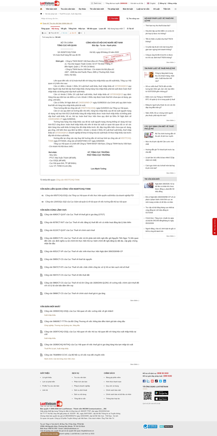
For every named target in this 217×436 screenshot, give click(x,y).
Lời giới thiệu (47, 377)
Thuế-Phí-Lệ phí (50, 348)
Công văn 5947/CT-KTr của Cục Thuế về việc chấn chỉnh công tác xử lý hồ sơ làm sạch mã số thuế (86, 267)
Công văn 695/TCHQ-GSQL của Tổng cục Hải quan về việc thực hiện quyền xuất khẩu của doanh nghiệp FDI (89, 195)
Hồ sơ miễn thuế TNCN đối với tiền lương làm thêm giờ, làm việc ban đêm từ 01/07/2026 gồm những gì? (160, 88)
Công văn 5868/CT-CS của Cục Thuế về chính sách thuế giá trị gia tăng (74, 293)
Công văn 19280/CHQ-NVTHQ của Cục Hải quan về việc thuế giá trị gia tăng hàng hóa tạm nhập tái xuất (88, 345)
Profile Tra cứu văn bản (50, 386)
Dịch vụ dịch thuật (80, 390)
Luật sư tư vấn (143, 9)
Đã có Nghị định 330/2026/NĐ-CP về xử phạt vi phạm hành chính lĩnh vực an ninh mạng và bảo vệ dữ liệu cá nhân (160, 199)
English (152, 3)
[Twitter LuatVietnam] (160, 381)
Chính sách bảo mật (113, 390)
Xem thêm (134, 300)
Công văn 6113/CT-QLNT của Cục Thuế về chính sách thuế (69, 230)
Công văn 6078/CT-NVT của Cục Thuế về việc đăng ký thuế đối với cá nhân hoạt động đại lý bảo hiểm (87, 222)
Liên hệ (45, 390)
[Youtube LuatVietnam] (152, 381)
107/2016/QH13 (121, 86)
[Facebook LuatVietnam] (144, 381)
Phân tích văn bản (80, 382)
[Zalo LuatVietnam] (148, 381)
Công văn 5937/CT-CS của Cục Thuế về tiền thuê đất (66, 275)
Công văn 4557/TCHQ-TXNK (68, 180)
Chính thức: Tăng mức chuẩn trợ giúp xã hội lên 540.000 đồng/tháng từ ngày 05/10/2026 (160, 220)
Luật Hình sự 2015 (87, 434)
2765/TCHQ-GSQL (88, 108)
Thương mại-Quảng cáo (63, 325)
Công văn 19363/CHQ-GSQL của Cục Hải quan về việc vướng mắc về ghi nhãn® (78, 311)
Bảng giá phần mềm (113, 377)
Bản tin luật (128, 9)
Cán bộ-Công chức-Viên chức (64, 359)
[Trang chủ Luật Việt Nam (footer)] (51, 406)
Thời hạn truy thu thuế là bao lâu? (158, 25)
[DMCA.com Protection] (166, 427)
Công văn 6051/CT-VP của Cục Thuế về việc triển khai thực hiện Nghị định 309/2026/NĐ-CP (83, 251)
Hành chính (48, 359)
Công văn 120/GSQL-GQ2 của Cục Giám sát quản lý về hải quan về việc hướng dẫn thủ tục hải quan (86, 202)
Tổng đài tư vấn (80, 398)
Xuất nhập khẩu (50, 315)
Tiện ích (166, 9)
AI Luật (156, 9)
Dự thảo (82, 9)
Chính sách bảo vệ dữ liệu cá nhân (118, 394)
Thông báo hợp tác (113, 398)
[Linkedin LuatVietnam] (164, 381)
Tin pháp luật (113, 9)
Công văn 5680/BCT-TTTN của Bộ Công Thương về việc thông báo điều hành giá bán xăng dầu (84, 321)
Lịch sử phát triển (48, 382)
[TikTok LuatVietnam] (156, 381)
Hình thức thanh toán (113, 382)
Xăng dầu (76, 325)
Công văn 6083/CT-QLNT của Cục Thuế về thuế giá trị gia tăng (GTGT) (74, 214)
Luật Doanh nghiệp (62, 434)
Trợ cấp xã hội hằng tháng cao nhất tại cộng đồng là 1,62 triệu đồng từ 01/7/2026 (160, 210)
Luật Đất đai (75, 434)
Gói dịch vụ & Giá (137, 3)
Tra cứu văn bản (68, 9)
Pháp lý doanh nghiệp (82, 386)
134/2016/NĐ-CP (85, 103)
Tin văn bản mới (97, 9)
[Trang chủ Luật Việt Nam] (50, 3)
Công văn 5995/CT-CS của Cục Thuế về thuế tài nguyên (68, 259)
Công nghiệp (49, 325)
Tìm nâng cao (133, 18)
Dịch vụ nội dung (80, 394)
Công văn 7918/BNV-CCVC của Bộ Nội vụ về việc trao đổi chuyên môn (74, 355)
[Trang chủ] (41, 9)
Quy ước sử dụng (112, 386)
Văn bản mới (51, 9)
